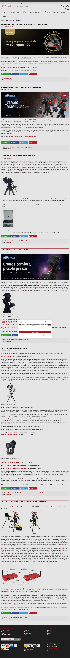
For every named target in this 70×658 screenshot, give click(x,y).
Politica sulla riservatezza (46, 321)
